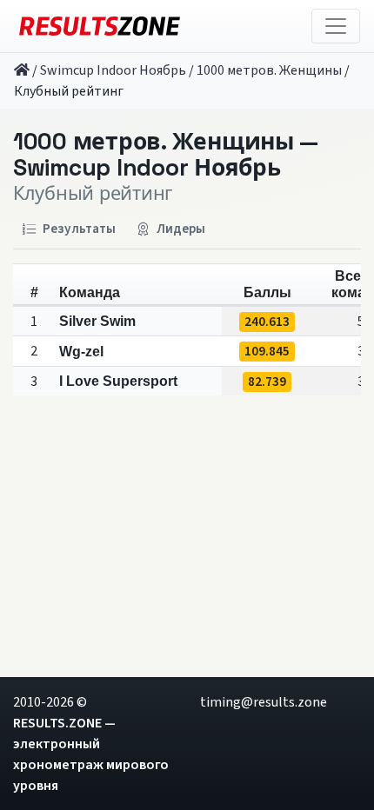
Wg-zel (81, 351)
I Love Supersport (118, 381)
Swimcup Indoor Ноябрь (113, 70)
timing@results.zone (263, 702)
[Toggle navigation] (335, 26)
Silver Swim (97, 321)
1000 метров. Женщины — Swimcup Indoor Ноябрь (165, 155)
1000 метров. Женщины (269, 70)
